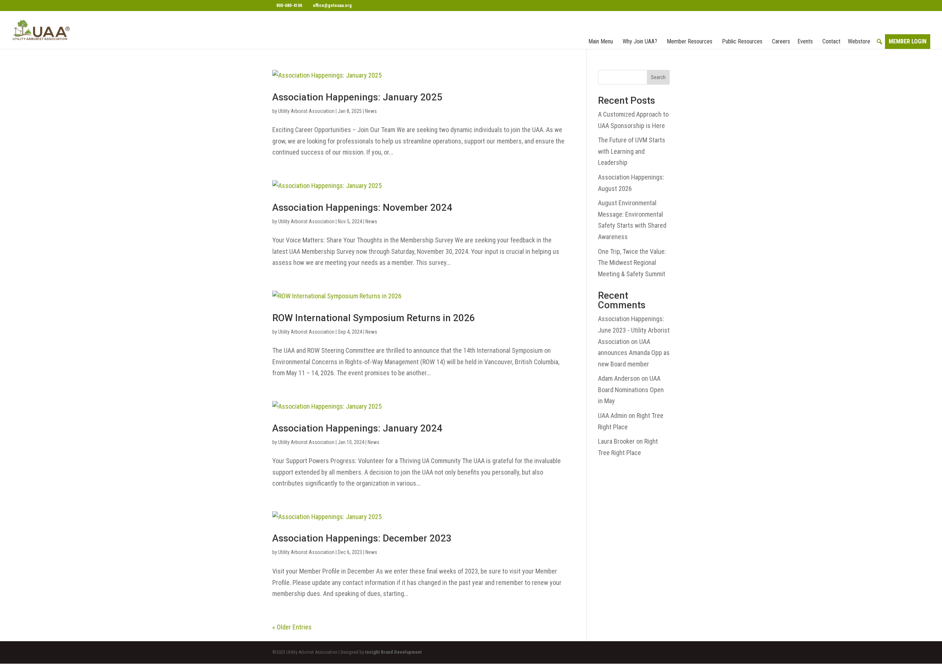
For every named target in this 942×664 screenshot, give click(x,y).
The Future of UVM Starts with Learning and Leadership (631, 151)
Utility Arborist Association (306, 111)
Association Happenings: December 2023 (361, 538)
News (371, 111)
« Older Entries (292, 627)
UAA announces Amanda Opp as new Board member (634, 353)
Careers (781, 41)
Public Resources (742, 41)
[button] (879, 41)
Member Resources (689, 41)
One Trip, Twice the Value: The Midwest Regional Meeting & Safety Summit (632, 263)
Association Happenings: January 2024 (357, 428)
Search (658, 77)
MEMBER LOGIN (908, 41)
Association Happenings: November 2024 (362, 207)
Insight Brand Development (393, 652)
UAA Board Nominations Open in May (631, 389)
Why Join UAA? (640, 41)
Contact (831, 41)
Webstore (859, 41)
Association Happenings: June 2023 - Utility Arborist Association (634, 330)
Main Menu (600, 41)
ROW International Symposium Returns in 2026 (373, 317)
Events (805, 41)
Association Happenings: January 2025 (357, 97)
